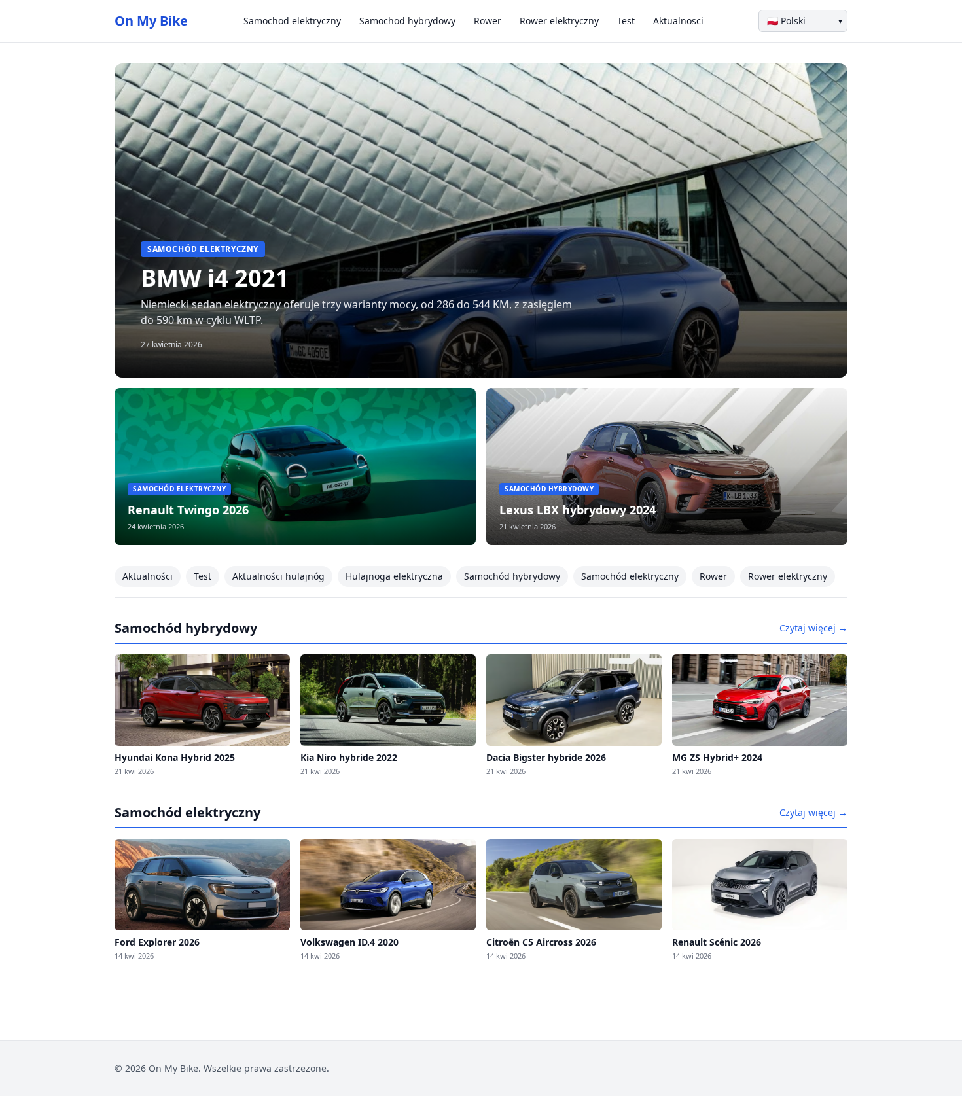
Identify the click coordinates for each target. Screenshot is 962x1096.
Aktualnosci (678, 20)
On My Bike (151, 20)
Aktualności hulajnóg (278, 576)
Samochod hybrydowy (407, 20)
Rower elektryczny (559, 20)
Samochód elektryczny (630, 576)
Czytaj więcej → (813, 628)
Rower (487, 20)
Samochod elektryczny (292, 20)
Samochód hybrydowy (512, 576)
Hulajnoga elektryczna (394, 576)
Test (626, 20)
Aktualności (147, 576)
